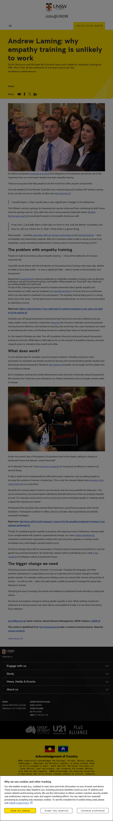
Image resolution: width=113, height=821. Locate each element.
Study (10, 673)
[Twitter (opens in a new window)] (30, 94)
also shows (54, 364)
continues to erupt (38, 173)
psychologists (84, 235)
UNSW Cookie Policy (19, 803)
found (54, 322)
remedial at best (61, 291)
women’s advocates (61, 235)
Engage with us (16, 665)
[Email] (19, 94)
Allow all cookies (20, 810)
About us (12, 689)
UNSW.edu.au (7, 657)
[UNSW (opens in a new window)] (56, 7)
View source (15, 638)
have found (26, 279)
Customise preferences (93, 810)
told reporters (61, 193)
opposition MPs (40, 235)
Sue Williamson (15, 621)
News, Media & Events (21, 681)
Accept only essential (56, 810)
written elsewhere (83, 535)
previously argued (48, 466)
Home (11, 86)
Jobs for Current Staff (88, 25)
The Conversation (47, 627)
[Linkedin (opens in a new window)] (35, 94)
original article (15, 631)
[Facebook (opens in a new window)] (24, 94)
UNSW (94, 621)
